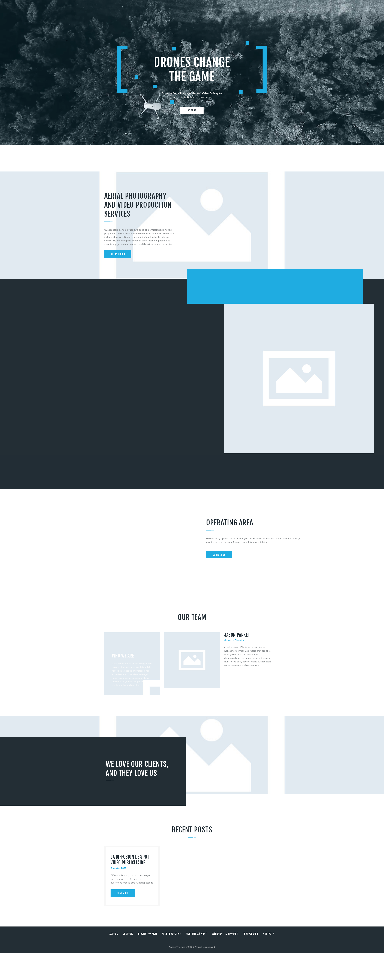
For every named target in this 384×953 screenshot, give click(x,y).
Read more (123, 893)
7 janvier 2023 (118, 868)
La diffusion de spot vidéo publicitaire (130, 859)
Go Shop (192, 110)
